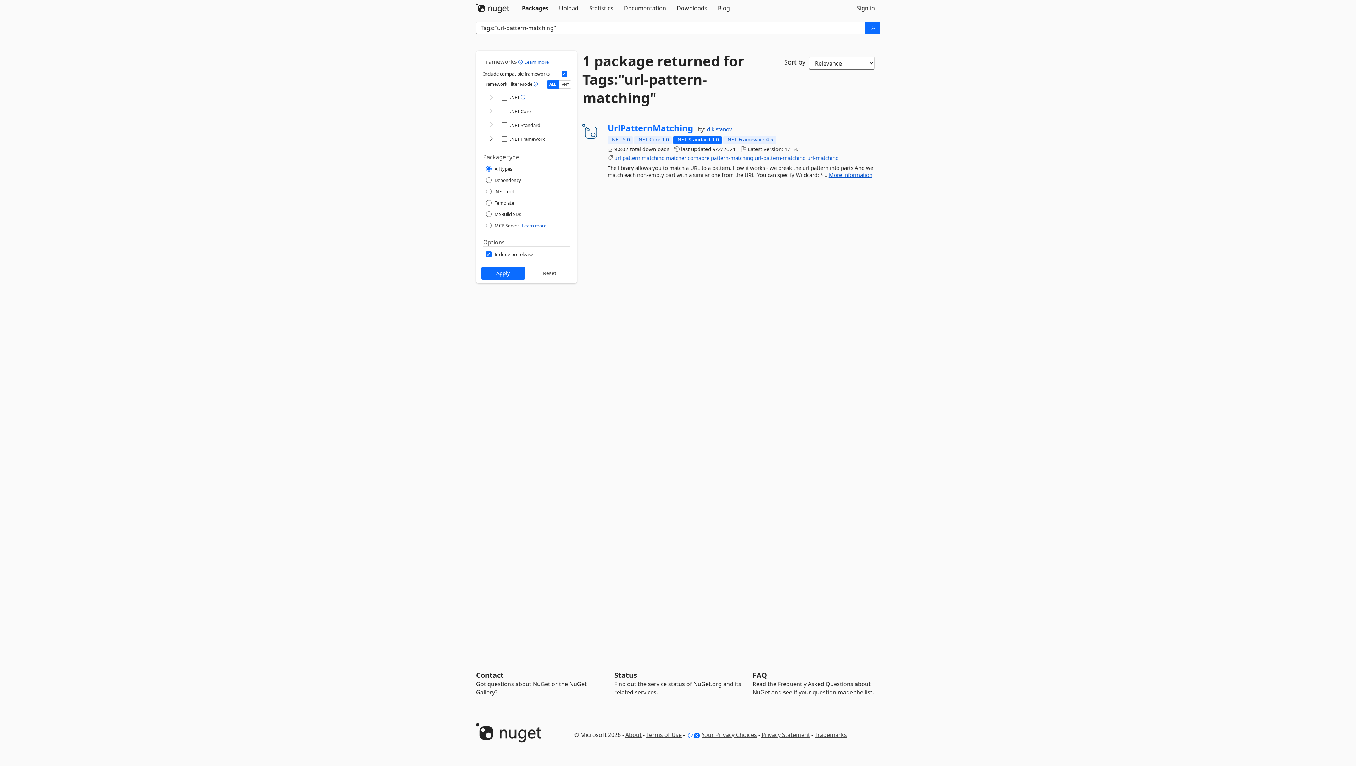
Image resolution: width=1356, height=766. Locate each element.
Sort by (794, 62)
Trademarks (831, 735)
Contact (490, 675)
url (617, 157)
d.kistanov (719, 129)
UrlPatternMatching (650, 128)
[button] (521, 62)
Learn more (536, 62)
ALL (552, 84)
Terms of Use (664, 735)
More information (850, 174)
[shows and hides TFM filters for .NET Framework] (491, 139)
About (633, 735)
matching (653, 157)
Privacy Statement (785, 735)
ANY (565, 84)
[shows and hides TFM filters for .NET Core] (491, 111)
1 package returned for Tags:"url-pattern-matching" (663, 79)
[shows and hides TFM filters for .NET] (491, 98)
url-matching (823, 157)
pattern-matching (732, 157)
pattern (631, 157)
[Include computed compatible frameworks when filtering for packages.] (564, 73)
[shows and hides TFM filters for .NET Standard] (491, 125)
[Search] (872, 28)
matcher (676, 157)
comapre (698, 157)
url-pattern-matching (780, 157)
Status (625, 675)
